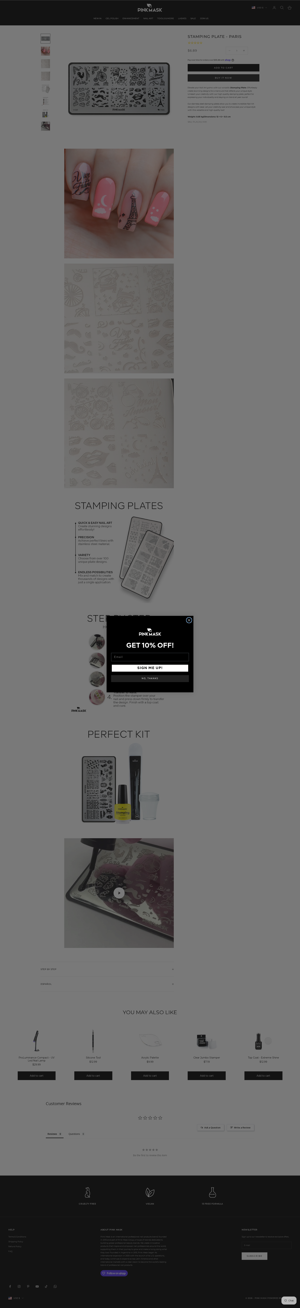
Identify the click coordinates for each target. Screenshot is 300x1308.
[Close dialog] (189, 620)
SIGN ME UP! (150, 668)
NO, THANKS (150, 679)
